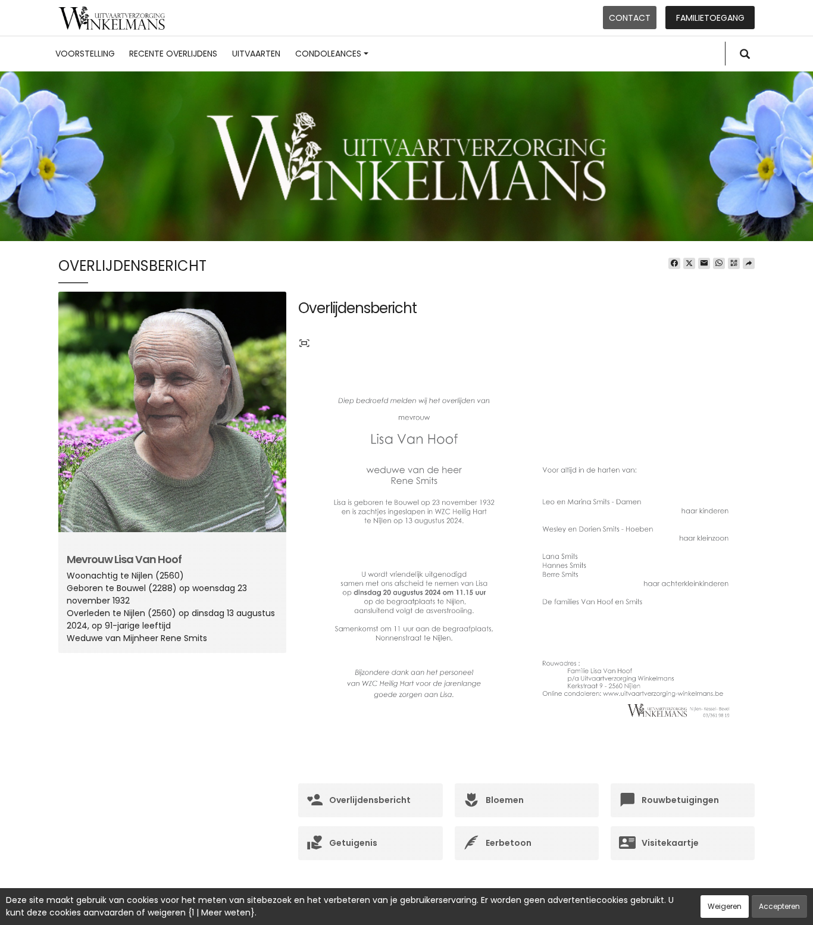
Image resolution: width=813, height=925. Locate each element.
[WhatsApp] (719, 264)
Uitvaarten (256, 54)
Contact (630, 18)
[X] (689, 264)
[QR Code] (734, 264)
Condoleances (328, 54)
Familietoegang (710, 18)
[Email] (704, 264)
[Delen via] (749, 264)
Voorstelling (85, 54)
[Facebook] (674, 264)
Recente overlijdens (173, 54)
